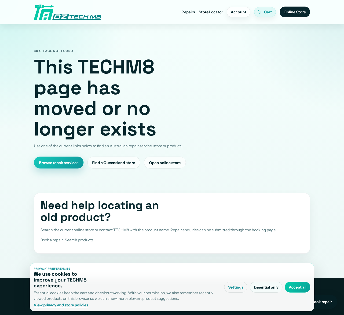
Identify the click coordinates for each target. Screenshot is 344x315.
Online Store (295, 12)
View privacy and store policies (61, 305)
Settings (235, 287)
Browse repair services (58, 162)
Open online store (165, 162)
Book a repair (51, 240)
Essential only (266, 287)
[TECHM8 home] (67, 12)
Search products (79, 240)
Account (238, 12)
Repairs (188, 12)
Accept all (297, 287)
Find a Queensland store (113, 162)
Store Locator (211, 12)
